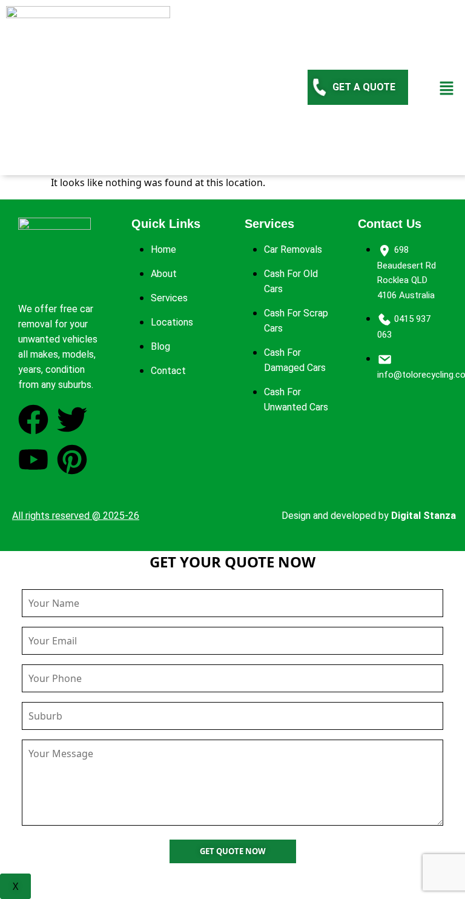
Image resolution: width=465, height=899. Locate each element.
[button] (447, 87)
